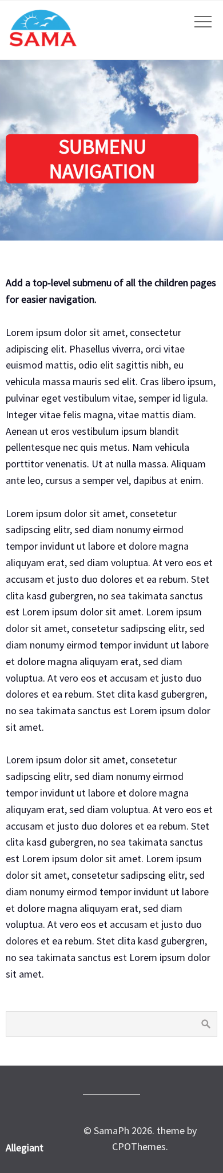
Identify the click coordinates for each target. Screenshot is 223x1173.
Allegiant (24, 1147)
